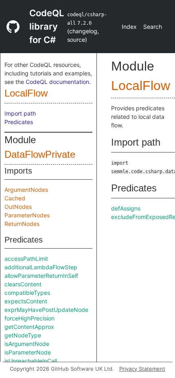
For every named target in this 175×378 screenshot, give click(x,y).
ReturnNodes (21, 223)
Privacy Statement (142, 368)
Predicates (18, 121)
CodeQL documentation (57, 81)
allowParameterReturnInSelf (41, 275)
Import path (20, 113)
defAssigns (125, 208)
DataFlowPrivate (39, 154)
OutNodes (18, 206)
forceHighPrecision (29, 318)
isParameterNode (27, 352)
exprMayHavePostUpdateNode (46, 309)
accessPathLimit (26, 258)
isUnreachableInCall (30, 360)
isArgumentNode (26, 343)
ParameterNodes (27, 215)
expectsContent (25, 301)
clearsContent (23, 284)
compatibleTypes (27, 292)
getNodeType (22, 335)
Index (129, 26)
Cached (14, 198)
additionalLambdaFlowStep (40, 267)
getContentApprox (29, 326)
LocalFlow (26, 93)
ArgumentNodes (26, 189)
